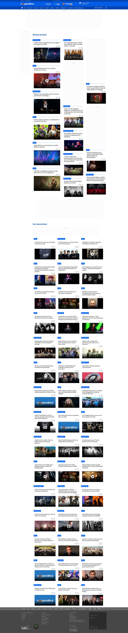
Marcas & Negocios (78, 8)
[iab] (26, 630)
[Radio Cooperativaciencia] (57, 4)
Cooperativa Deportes (45, 619)
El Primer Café (44, 616)
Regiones (42, 8)
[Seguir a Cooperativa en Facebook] (26, 1)
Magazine (30, 8)
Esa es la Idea (43, 620)
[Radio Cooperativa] (67, 4)
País (25, 8)
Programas (70, 8)
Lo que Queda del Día (45, 622)
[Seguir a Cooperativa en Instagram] (29, 1)
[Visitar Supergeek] (101, 9)
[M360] (94, 608)
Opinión (52, 8)
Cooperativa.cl (72, 625)
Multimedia (63, 8)
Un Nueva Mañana (44, 617)
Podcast (57, 8)
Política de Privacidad (73, 618)
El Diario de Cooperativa (45, 614)
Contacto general (72, 617)
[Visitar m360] (99, 9)
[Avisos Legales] (89, 608)
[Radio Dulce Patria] (48, 4)
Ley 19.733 (23, 617)
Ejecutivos (23, 616)
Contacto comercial (72, 616)
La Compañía (24, 614)
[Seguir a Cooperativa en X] (27, 1)
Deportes (36, 8)
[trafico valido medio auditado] (36, 629)
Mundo (47, 8)
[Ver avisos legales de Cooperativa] (96, 9)
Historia (23, 618)
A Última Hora (43, 623)
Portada (23, 608)
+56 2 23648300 (73, 630)
